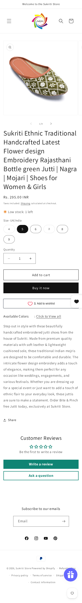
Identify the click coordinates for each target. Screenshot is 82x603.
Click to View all (48, 316)
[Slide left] (31, 124)
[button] (9, 21)
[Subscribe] (64, 521)
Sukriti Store (23, 568)
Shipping (25, 203)
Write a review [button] (41, 464)
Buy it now (41, 288)
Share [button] (12, 420)
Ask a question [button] (41, 475)
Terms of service (42, 575)
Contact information (43, 582)
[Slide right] (51, 124)
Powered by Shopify (43, 568)
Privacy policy (19, 575)
